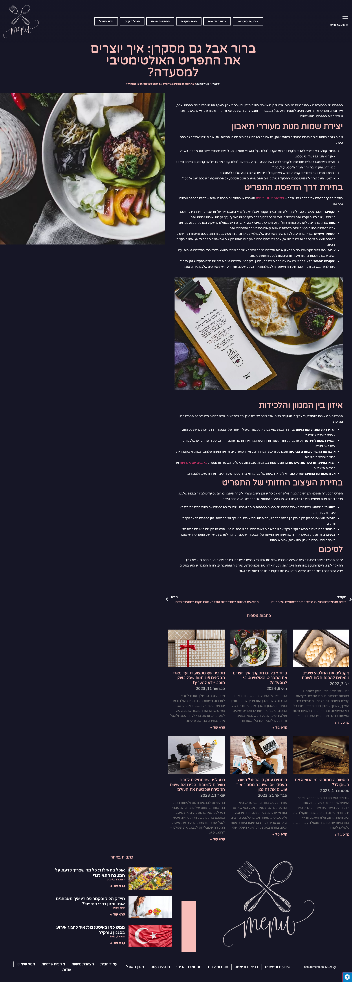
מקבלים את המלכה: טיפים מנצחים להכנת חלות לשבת (325, 675)
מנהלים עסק (202, 83)
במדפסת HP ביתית (270, 198)
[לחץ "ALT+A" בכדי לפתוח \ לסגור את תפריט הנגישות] (347, 977)
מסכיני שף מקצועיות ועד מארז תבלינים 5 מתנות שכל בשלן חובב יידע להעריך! (198, 678)
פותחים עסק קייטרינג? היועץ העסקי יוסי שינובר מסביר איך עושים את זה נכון (261, 784)
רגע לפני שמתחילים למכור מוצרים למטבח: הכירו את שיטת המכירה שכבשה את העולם (197, 784)
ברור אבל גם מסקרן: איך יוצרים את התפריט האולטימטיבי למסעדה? (260, 678)
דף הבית (216, 83)
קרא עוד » (342, 723)
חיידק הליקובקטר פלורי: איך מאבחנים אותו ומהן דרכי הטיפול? (90, 901)
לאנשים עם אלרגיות (194, 463)
